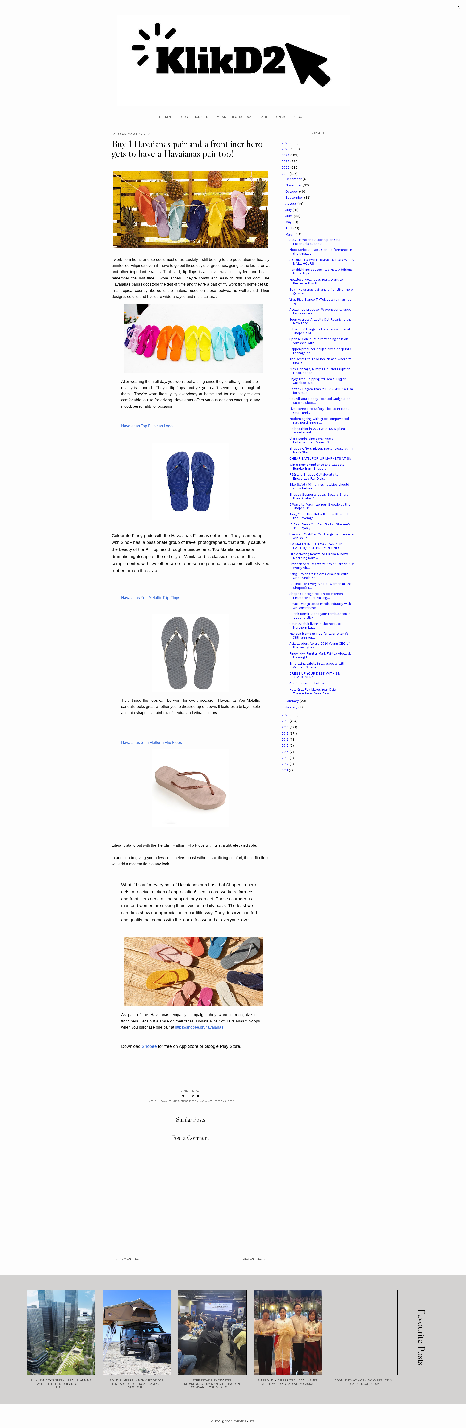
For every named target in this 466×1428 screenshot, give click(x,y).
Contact (281, 116)
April (289, 228)
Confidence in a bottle (306, 683)
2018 (286, 727)
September (294, 197)
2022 (286, 167)
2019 (286, 721)
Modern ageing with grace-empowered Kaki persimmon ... (319, 420)
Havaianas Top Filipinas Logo (147, 426)
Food (183, 116)
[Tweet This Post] (183, 1096)
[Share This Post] (188, 1096)
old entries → (254, 1258)
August (291, 203)
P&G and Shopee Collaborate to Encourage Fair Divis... (314, 476)
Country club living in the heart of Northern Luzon (315, 625)
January (291, 707)
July (289, 210)
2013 (286, 758)
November (294, 185)
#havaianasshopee (184, 1101)
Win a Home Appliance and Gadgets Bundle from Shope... (316, 466)
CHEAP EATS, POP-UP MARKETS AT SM (320, 458)
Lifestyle (166, 116)
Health (263, 116)
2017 (286, 733)
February (292, 701)
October (292, 191)
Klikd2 (216, 1421)
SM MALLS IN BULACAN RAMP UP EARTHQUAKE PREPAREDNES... (316, 546)
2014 (286, 752)
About (299, 116)
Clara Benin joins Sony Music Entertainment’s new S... (311, 440)
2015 (286, 745)
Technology (242, 116)
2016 (286, 739)
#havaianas (164, 1101)
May (288, 222)
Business (201, 116)
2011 (285, 770)
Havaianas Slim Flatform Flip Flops (151, 742)
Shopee (149, 1046)
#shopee (228, 1101)
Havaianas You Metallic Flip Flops (150, 598)
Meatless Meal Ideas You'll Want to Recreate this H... (316, 281)
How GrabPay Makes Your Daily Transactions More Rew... (313, 691)
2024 (286, 155)
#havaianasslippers (209, 1101)
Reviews (220, 116)
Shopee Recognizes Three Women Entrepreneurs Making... (316, 596)
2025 (286, 149)
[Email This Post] (198, 1096)
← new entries (127, 1258)
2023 (286, 161)
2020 (286, 715)
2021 (286, 174)
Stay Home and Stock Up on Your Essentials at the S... (315, 241)
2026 (286, 143)
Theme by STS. (244, 1421)
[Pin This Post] (193, 1096)
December (294, 179)
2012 (286, 764)
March (290, 234)
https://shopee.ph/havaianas (199, 1027)
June (289, 216)
